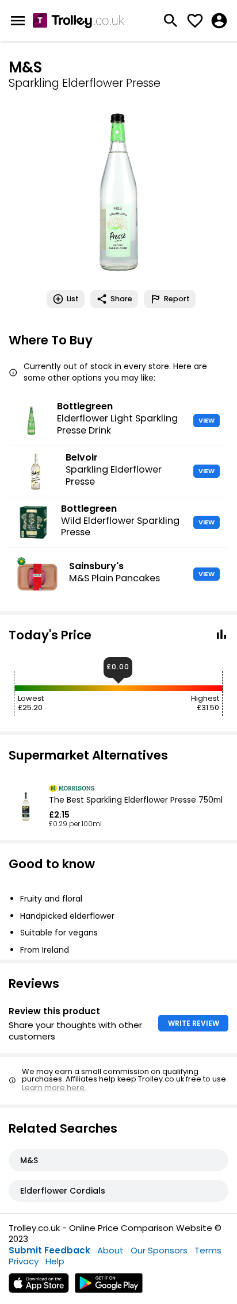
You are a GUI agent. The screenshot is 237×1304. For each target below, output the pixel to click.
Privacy (24, 1261)
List (73, 298)
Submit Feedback (49, 1250)
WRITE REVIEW (193, 1023)
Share (121, 298)
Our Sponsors (159, 1250)
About (110, 1250)
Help (54, 1261)
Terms (207, 1250)
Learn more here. (54, 1087)
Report (177, 298)
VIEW (206, 420)
